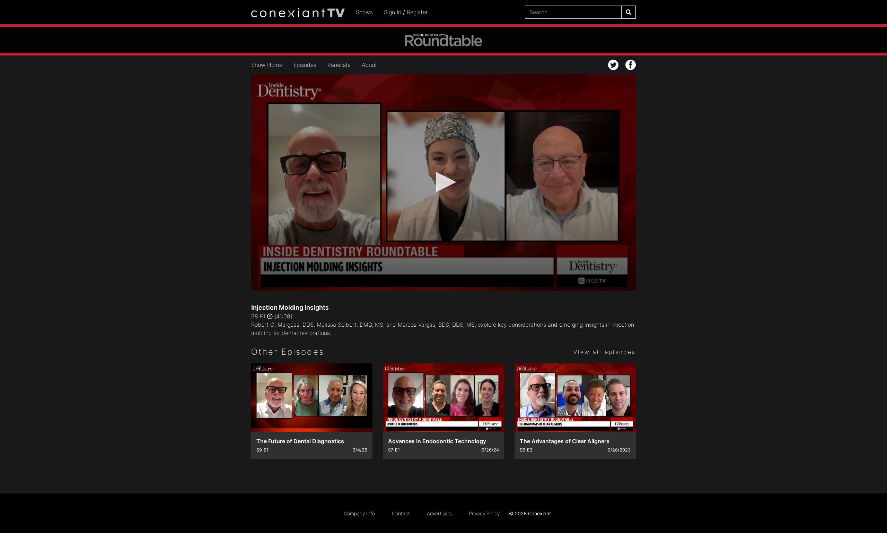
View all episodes (604, 352)
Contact (401, 513)
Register (417, 12)
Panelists (339, 64)
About (369, 64)
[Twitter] (613, 65)
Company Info (359, 513)
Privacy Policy (484, 513)
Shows (364, 12)
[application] (443, 182)
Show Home (266, 64)
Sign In (392, 12)
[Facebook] (630, 65)
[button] (443, 182)
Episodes (304, 64)
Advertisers (439, 513)
